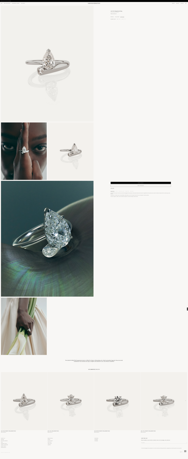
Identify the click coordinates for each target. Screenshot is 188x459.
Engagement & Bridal (16, 3)
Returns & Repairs (4, 440)
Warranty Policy (4, 443)
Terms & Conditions (4, 444)
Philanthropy (50, 440)
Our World (23, 3)
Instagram (96, 438)
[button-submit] (186, 442)
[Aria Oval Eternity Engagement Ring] (164, 401)
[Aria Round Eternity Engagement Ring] (117, 401)
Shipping (2, 439)
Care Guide (50, 443)
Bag (186, 3)
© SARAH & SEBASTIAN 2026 (5, 452)
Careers (49, 444)
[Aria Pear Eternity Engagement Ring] (24, 401)
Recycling (49, 442)
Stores (49, 439)
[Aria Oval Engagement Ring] (71, 401)
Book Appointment (7, 3)
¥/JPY (181, 451)
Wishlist (177, 3)
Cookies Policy (3, 447)
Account (182, 3)
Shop (1, 3)
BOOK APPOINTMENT (141, 185)
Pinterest (96, 440)
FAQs (2, 442)
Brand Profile (50, 438)
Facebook (96, 439)
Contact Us (3, 438)
